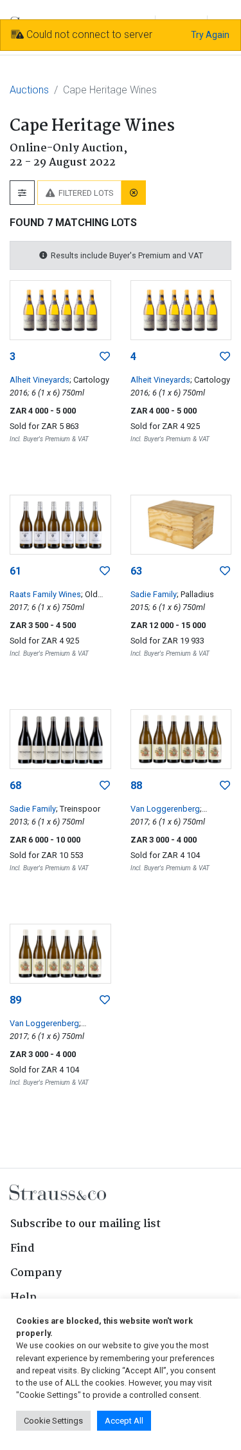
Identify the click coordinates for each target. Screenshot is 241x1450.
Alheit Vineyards (39, 380)
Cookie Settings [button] (53, 1421)
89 (15, 1000)
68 (15, 785)
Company (36, 1273)
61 (15, 571)
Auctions (29, 90)
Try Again (210, 35)
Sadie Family (153, 594)
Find (22, 1248)
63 (136, 571)
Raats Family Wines (45, 594)
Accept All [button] (124, 1421)
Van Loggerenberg (165, 809)
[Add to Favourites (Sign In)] (104, 356)
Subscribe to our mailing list (85, 1224)
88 (136, 785)
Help (23, 1297)
